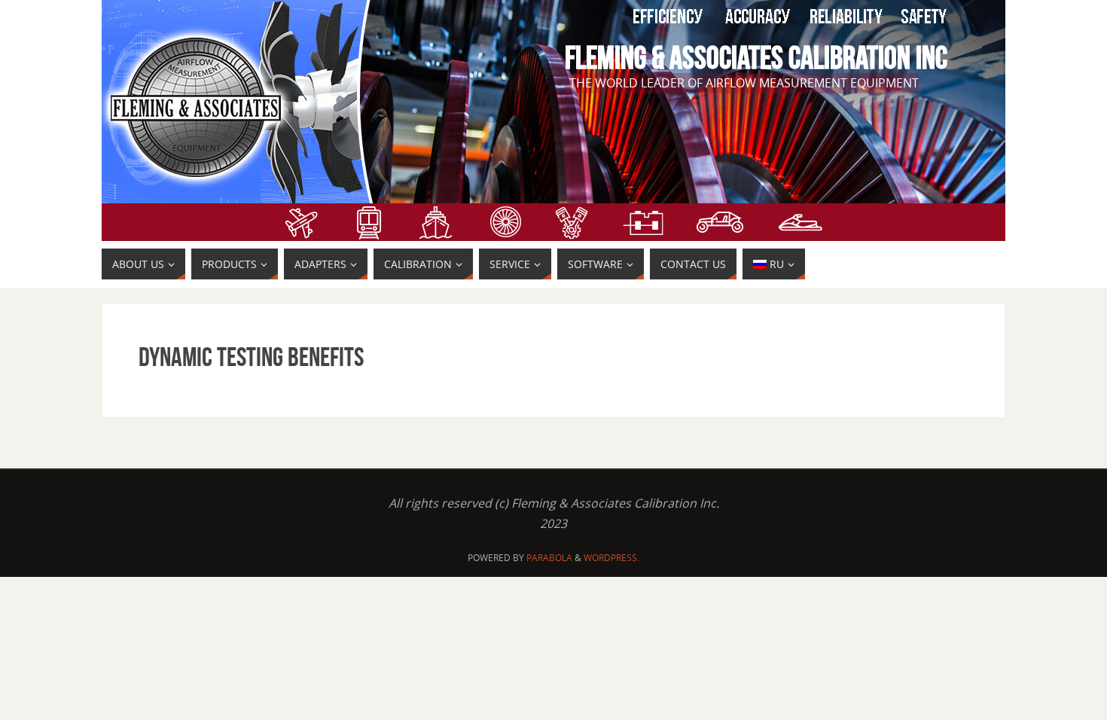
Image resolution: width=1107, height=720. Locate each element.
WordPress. (611, 557)
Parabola (549, 557)
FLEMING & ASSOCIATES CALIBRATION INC (756, 57)
